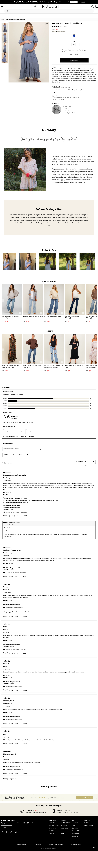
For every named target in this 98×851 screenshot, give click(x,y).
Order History (64, 825)
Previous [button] (10, 52)
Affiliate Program (88, 825)
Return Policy (75, 836)
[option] (29, 52)
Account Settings (65, 822)
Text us (59, 810)
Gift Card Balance (54, 825)
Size (74, 41)
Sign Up (6, 827)
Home (2, 19)
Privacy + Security (21, 844)
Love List (63, 831)
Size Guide (75, 828)
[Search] (92, 6)
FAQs (73, 825)
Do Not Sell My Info (76, 844)
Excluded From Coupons (58, 31)
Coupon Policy (76, 831)
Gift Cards (52, 822)
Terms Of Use (37, 844)
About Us (86, 822)
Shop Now (74, 2)
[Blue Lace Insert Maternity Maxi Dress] (74, 35)
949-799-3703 (66, 810)
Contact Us (52, 833)
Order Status (52, 828)
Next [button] (46, 52)
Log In (62, 833)
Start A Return (53, 831)
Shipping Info (75, 833)
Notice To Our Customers (56, 844)
